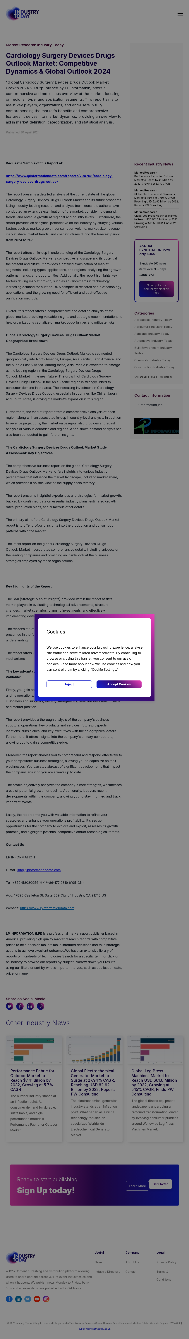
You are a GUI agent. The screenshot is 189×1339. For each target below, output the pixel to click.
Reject (69, 684)
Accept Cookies (119, 684)
